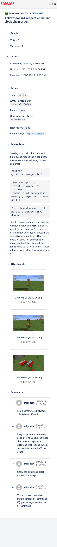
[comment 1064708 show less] (13, 403)
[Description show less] (8, 144)
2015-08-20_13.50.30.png (28, 377)
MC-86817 (38, 13)
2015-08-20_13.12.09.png (28, 297)
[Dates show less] (8, 57)
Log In (52, 4)
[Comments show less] (8, 392)
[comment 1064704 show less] (13, 487)
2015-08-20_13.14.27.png (28, 337)
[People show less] (8, 33)
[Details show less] (8, 88)
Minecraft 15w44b (35, 134)
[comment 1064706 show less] (13, 464)
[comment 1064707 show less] (13, 426)
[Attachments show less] (8, 264)
